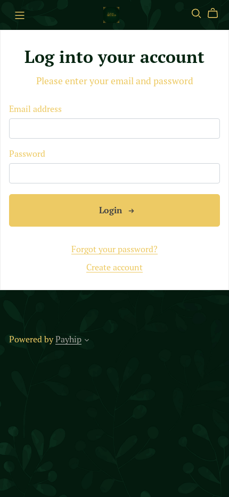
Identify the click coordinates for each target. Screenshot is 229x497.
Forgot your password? (114, 249)
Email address (35, 109)
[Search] (196, 13)
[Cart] (217, 13)
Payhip (68, 339)
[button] (87, 341)
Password (27, 154)
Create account (114, 267)
